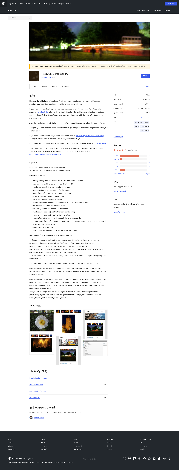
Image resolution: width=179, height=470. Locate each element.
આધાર (76, 443)
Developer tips (34, 398)
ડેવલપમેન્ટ (65, 86)
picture (136, 126)
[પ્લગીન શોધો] (30, 18)
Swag (110, 449)
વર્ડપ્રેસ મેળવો (171, 3)
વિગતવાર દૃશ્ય (118, 136)
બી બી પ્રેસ (143, 446)
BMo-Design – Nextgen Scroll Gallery (90, 136)
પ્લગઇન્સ (44, 446)
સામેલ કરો (110, 439)
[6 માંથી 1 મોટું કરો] (52, 312)
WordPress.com (145, 439)
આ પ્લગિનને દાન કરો (121, 212)
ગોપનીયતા (11, 449)
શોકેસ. (43, 439)
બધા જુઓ (146, 174)
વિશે (9, 439)
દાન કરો (109, 446)
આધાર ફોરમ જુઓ (120, 191)
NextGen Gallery (43, 112)
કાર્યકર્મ (109, 443)
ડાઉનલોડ (145, 76)
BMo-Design (101, 143)
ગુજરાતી (30, 459)
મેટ (141, 443)
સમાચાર (10, 443)
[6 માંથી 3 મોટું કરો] (78, 312)
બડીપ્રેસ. (142, 449)
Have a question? (36, 385)
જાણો (75, 439)
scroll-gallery (144, 126)
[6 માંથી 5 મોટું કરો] (105, 312)
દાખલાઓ (44, 449)
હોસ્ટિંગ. (10, 446)
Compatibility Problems (38, 391)
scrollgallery (145, 130)
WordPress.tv (78, 449)
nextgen (146, 122)
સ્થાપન (54, 86)
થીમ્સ (43, 443)
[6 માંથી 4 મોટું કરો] (78, 338)
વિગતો (34, 86)
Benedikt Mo (46, 77)
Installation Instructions (38, 378)
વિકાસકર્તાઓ (78, 446)
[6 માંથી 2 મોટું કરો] (52, 336)
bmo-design (138, 122)
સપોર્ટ (148, 86)
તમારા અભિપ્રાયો (120, 174)
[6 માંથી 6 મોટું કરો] (105, 343)
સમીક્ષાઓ (44, 86)
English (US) (145, 117)
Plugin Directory (13, 10)
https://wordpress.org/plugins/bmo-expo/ (45, 154)
